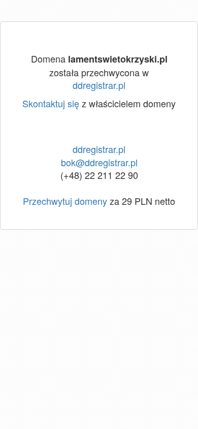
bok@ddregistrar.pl (99, 162)
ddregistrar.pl (99, 84)
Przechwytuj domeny (65, 200)
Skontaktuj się (50, 103)
